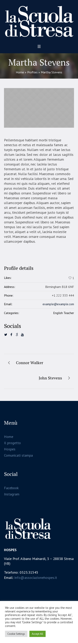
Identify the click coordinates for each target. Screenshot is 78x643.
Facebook (11, 488)
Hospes (9, 449)
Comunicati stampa (18, 455)
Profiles (32, 72)
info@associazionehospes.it (35, 577)
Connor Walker (29, 362)
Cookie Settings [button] (16, 634)
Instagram (11, 494)
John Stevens (50, 378)
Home (20, 72)
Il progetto (12, 443)
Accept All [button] (37, 634)
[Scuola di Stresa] (39, 21)
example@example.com (58, 304)
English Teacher (63, 313)
